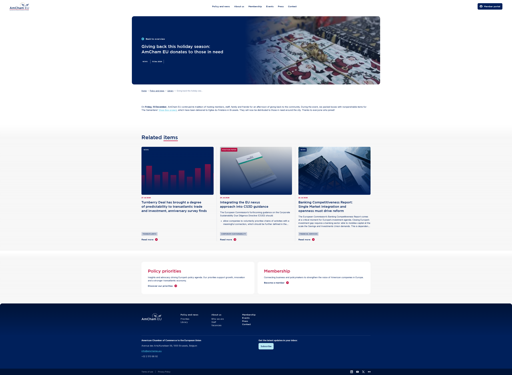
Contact (292, 6)
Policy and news (221, 6)
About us (239, 6)
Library (170, 91)
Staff (213, 322)
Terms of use (147, 372)
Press (281, 6)
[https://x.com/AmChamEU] (363, 371)
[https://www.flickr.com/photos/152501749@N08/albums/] (369, 371)
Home (144, 91)
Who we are (217, 319)
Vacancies (216, 325)
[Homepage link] (22, 6)
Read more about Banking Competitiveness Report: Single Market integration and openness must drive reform (334, 194)
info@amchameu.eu (151, 351)
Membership (255, 6)
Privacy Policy (164, 372)
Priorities (185, 319)
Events (270, 6)
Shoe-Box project (168, 110)
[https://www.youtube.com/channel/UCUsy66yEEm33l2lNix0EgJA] (357, 371)
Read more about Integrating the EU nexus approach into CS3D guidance (256, 194)
